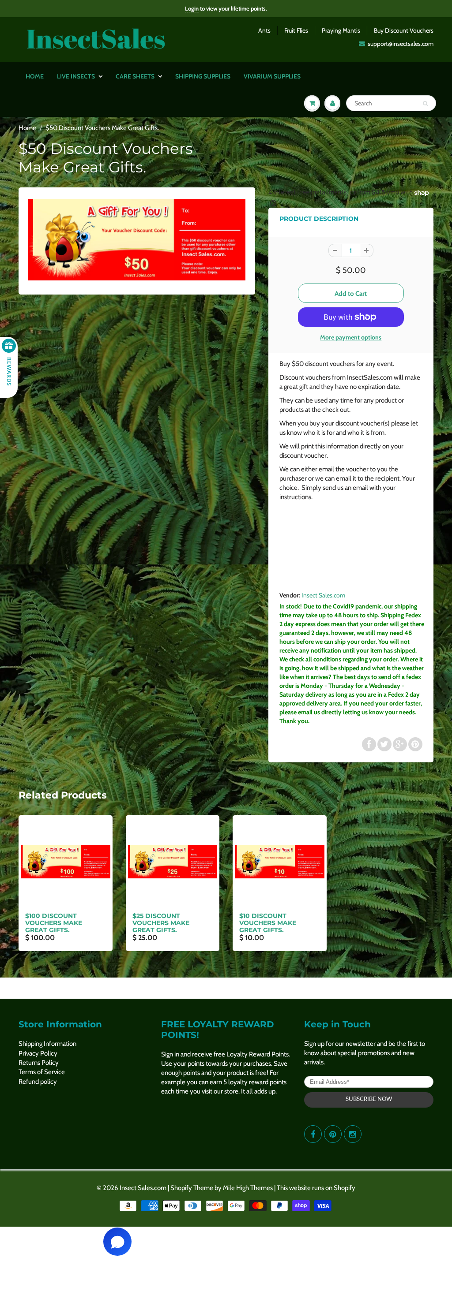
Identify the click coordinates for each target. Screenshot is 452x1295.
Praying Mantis (341, 30)
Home (35, 76)
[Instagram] (353, 1134)
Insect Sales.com (323, 595)
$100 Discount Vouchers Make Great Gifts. (53, 923)
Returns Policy (39, 1063)
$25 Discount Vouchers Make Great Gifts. (160, 923)
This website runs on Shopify (316, 1188)
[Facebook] (313, 1134)
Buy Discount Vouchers (403, 30)
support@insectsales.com (400, 44)
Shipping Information (47, 1044)
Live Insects (76, 76)
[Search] (425, 104)
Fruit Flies (296, 30)
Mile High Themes (248, 1188)
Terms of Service (42, 1072)
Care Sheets (135, 76)
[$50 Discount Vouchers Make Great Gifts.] (137, 240)
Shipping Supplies (202, 76)
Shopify (181, 1188)
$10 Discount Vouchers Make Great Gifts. (267, 923)
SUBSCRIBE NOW (369, 1099)
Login (192, 8)
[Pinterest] (333, 1134)
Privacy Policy (38, 1053)
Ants (264, 30)
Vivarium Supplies (272, 76)
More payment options (350, 337)
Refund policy (38, 1082)
